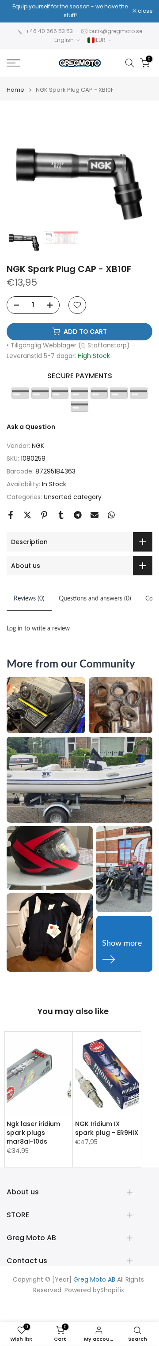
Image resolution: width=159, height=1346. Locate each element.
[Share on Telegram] (78, 515)
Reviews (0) (29, 599)
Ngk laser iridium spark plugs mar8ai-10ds (33, 1132)
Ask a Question (31, 426)
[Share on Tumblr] (61, 515)
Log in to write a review (38, 629)
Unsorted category (73, 496)
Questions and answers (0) (95, 599)
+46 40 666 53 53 (49, 31)
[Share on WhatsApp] (111, 515)
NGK (38, 445)
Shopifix (112, 1290)
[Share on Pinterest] (44, 515)
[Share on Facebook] (11, 515)
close (144, 11)
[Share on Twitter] (27, 515)
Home (15, 90)
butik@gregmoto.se (115, 31)
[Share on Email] (94, 515)
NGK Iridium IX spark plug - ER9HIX (106, 1128)
